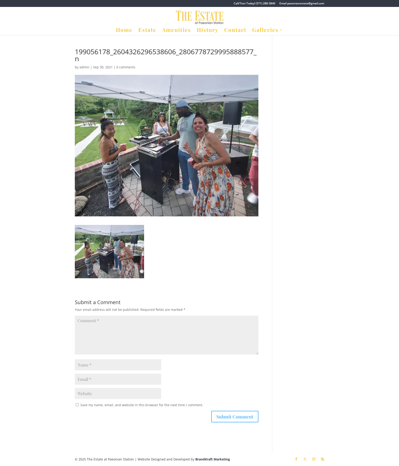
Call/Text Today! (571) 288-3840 (254, 3)
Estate (147, 30)
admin (84, 67)
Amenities (176, 30)
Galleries (265, 30)
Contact (235, 30)
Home (124, 30)
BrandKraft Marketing (212, 459)
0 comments (125, 67)
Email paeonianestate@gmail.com (301, 3)
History (207, 30)
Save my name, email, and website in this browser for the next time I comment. (141, 405)
